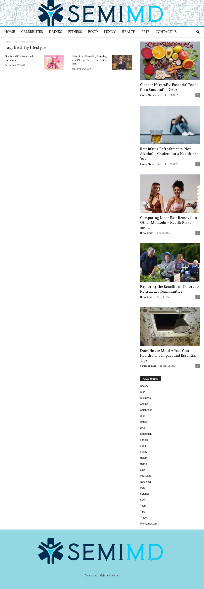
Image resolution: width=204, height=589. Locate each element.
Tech (143, 505)
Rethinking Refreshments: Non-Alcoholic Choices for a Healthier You (168, 154)
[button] (197, 32)
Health (128, 32)
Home (9, 32)
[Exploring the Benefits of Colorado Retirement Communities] (170, 262)
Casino (144, 403)
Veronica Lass (148, 365)
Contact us (166, 32)
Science (144, 493)
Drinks (55, 32)
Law (142, 469)
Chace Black (147, 95)
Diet (142, 415)
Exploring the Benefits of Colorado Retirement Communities (169, 289)
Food (93, 32)
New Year (145, 481)
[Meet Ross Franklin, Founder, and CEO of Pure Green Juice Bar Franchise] (122, 62)
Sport (143, 499)
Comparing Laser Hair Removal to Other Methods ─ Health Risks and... (168, 222)
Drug (142, 427)
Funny (110, 32)
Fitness (75, 32)
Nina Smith (146, 232)
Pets (145, 32)
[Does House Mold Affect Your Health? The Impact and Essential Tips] (170, 326)
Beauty (144, 385)
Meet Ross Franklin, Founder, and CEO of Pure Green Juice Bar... (89, 60)
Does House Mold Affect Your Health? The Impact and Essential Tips (168, 355)
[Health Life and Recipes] (102, 13)
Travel (143, 517)
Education (146, 433)
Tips (142, 511)
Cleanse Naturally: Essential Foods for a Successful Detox (169, 87)
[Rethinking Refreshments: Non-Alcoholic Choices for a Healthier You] (170, 125)
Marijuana (145, 475)
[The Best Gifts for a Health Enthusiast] (54, 62)
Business (145, 397)
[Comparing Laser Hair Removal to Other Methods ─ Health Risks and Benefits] (170, 193)
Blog (142, 391)
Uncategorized (148, 523)
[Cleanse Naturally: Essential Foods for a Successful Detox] (170, 61)
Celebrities (32, 32)
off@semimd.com (109, 575)
